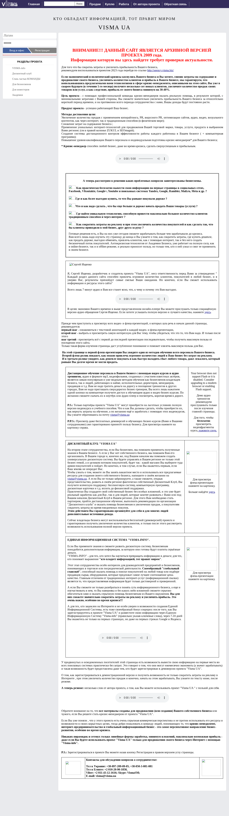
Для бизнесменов (21, 84)
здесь (207, 312)
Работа (124, 4)
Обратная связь (175, 4)
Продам (95, 4)
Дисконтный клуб (21, 73)
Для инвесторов (20, 89)
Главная (34, 4)
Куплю (109, 4)
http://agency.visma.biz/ (160, 70)
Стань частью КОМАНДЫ (26, 79)
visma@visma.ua (120, 414)
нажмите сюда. (207, 430)
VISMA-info (18, 68)
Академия (17, 95)
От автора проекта (146, 4)
